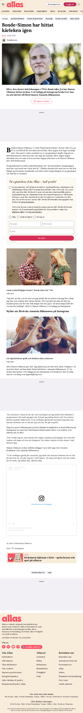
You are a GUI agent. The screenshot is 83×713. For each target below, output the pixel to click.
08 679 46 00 (68, 710)
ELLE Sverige (15, 704)
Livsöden (5, 11)
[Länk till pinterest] (18, 647)
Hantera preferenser (12, 672)
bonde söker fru (38, 572)
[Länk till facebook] (3, 647)
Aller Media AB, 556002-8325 (30, 710)
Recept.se (41, 217)
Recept (49, 697)
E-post (12, 231)
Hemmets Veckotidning (70, 676)
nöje (4, 36)
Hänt (16, 697)
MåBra (42, 697)
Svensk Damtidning (26, 697)
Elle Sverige (9, 697)
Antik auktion (65, 684)
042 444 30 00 (34, 708)
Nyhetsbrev (7, 657)
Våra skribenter (9, 664)
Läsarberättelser (17, 19)
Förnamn (13, 224)
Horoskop (73, 11)
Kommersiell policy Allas (14, 684)
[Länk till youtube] (13, 647)
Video (52, 11)
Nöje (39, 676)
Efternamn (47, 224)
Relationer (29, 11)
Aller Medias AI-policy (12, 680)
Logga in (70, 4)
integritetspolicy (27, 202)
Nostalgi (49, 19)
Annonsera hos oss (68, 660)
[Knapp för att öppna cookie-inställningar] (79, 4)
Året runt (63, 680)
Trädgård (16, 11)
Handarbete (42, 11)
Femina (36, 697)
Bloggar (62, 11)
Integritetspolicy (10, 676)
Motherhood (57, 697)
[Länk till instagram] (8, 647)
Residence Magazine (70, 697)
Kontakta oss (65, 657)
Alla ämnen (7, 660)
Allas (14, 217)
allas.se (73, 708)
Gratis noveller (61, 19)
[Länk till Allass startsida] (25, 4)
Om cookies (7, 668)
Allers (61, 672)
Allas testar (74, 19)
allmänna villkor (18, 212)
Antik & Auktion (26, 217)
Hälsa (39, 660)
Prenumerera (54, 4)
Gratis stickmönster (35, 19)
